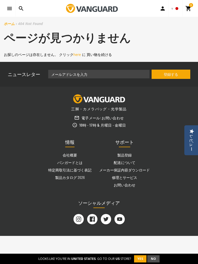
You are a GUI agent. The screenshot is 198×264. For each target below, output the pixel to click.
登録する (171, 74)
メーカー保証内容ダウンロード (124, 169)
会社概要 (70, 155)
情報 (70, 141)
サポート (124, 141)
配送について (124, 162)
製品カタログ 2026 (70, 177)
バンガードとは (69, 162)
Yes (140, 259)
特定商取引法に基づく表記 (70, 169)
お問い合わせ (113, 117)
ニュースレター (24, 74)
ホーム (9, 23)
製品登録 (124, 155)
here (77, 54)
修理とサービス (124, 177)
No (153, 259)
